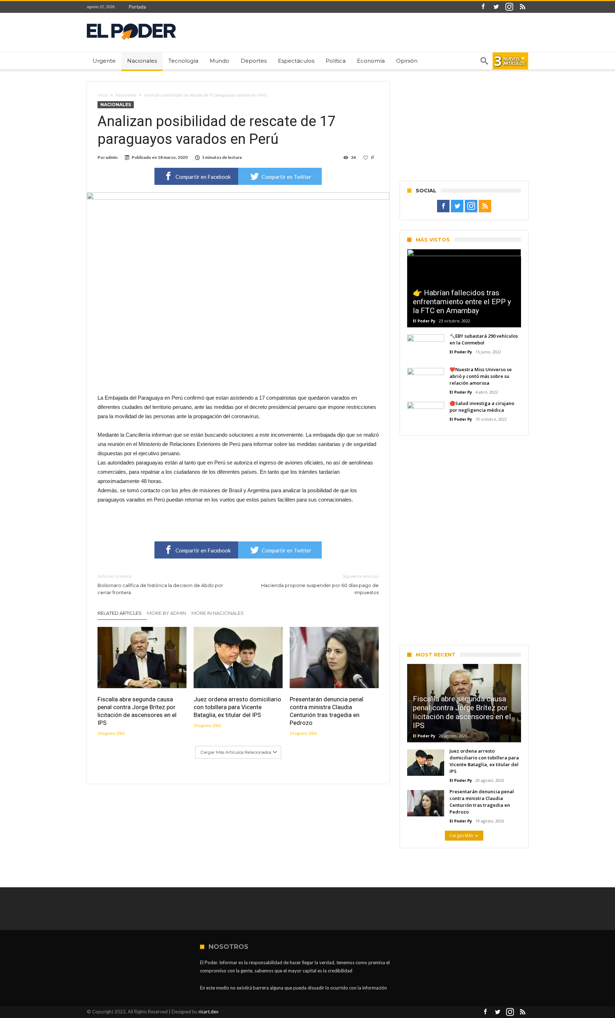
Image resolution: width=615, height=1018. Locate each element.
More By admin (166, 613)
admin (111, 157)
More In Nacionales (217, 613)
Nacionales (126, 95)
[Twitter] (496, 7)
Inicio (103, 95)
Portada (137, 7)
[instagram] (509, 7)
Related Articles (120, 613)
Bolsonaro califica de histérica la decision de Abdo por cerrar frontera (160, 584)
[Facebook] (483, 7)
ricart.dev (209, 1011)
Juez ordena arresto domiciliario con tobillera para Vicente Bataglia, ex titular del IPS (237, 707)
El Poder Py (424, 320)
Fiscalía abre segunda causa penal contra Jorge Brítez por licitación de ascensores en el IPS (137, 711)
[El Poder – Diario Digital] (131, 23)
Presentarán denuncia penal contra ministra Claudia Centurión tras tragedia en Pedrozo (326, 711)
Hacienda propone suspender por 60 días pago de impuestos (320, 584)
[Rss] (522, 7)
